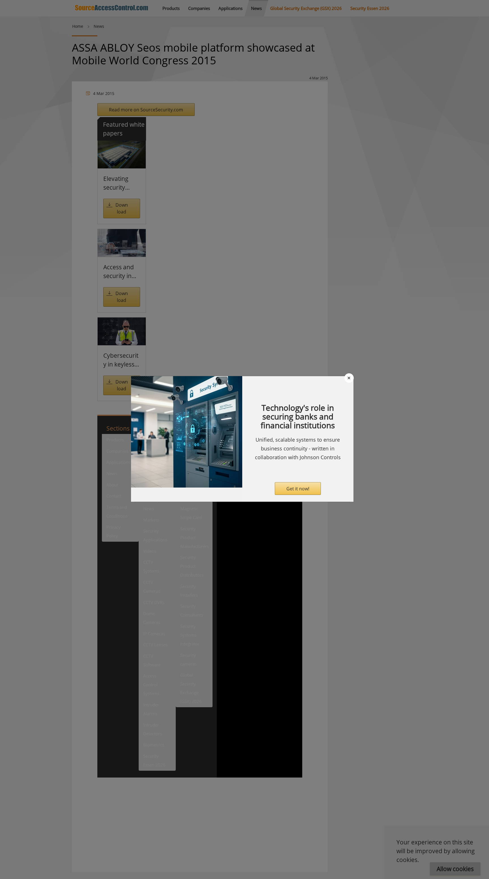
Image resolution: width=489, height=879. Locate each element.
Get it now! (297, 489)
